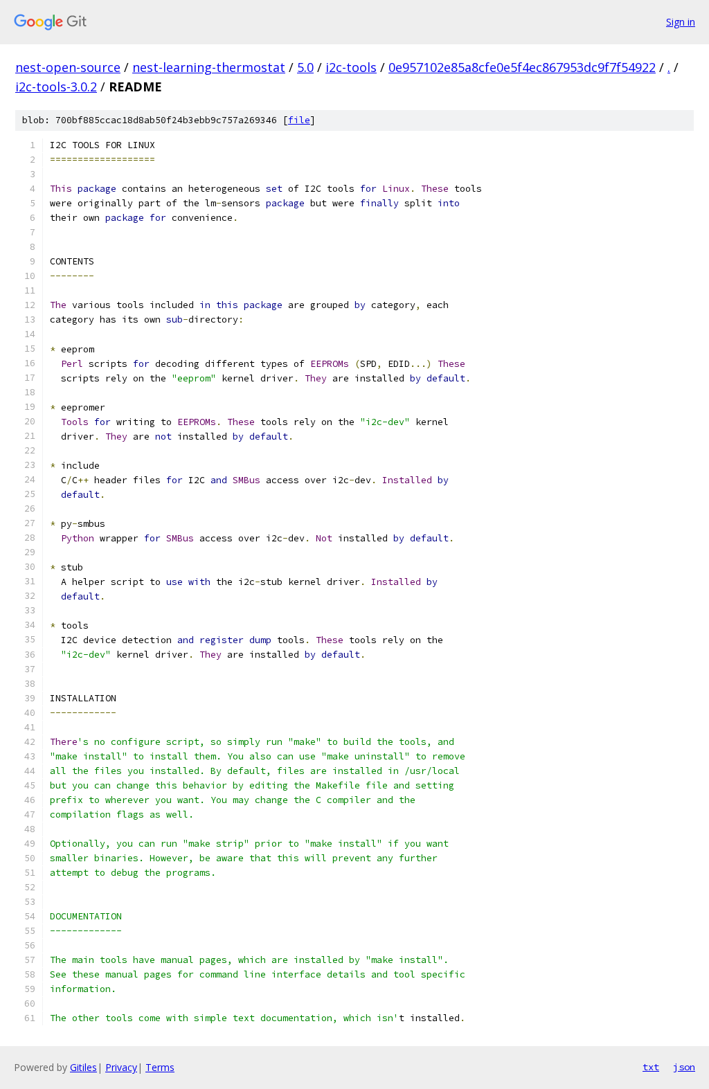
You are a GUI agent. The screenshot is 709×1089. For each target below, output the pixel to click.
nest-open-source (67, 67)
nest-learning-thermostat (208, 67)
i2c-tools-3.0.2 (56, 86)
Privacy (121, 1067)
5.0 (305, 67)
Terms (159, 1067)
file (299, 120)
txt (651, 1067)
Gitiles (83, 1067)
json (684, 1067)
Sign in (680, 21)
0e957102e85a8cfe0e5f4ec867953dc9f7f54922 (522, 67)
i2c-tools (351, 67)
